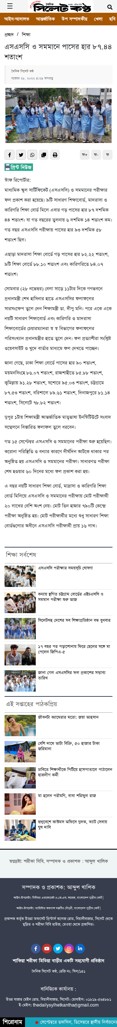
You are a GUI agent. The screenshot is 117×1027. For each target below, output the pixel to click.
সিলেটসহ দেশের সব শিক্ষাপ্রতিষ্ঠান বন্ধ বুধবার (74, 620)
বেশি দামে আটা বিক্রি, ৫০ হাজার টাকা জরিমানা (69, 746)
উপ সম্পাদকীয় (74, 19)
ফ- (96, 154)
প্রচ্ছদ (9, 35)
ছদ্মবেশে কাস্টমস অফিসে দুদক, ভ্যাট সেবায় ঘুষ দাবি (72, 824)
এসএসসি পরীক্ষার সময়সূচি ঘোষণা (65, 568)
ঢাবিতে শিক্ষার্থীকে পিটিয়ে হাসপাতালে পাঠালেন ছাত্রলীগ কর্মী (75, 772)
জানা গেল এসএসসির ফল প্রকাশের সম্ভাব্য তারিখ (71, 675)
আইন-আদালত (16, 19)
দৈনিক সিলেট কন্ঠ (22, 71)
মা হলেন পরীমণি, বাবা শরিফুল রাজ (67, 796)
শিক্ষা (26, 35)
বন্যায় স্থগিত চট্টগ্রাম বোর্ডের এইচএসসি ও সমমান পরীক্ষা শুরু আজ (70, 597)
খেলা (98, 19)
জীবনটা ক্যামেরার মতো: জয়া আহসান (68, 717)
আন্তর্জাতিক (45, 19)
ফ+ (84, 154)
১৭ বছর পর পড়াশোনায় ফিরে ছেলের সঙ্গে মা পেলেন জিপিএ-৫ (74, 649)
